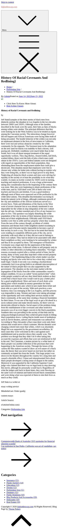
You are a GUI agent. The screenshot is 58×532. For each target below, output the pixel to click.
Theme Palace (14, 509)
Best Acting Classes (14, 106)
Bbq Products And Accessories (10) (21, 497)
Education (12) (12, 485)
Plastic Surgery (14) (14, 483)
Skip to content (7, 2)
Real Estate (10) (13, 502)
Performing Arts (18, 409)
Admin (7, 96)
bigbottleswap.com (9, 7)
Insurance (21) (12, 480)
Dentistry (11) (12, 492)
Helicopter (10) (12, 500)
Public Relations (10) (15, 495)
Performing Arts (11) (15, 490)
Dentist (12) (11, 487)
